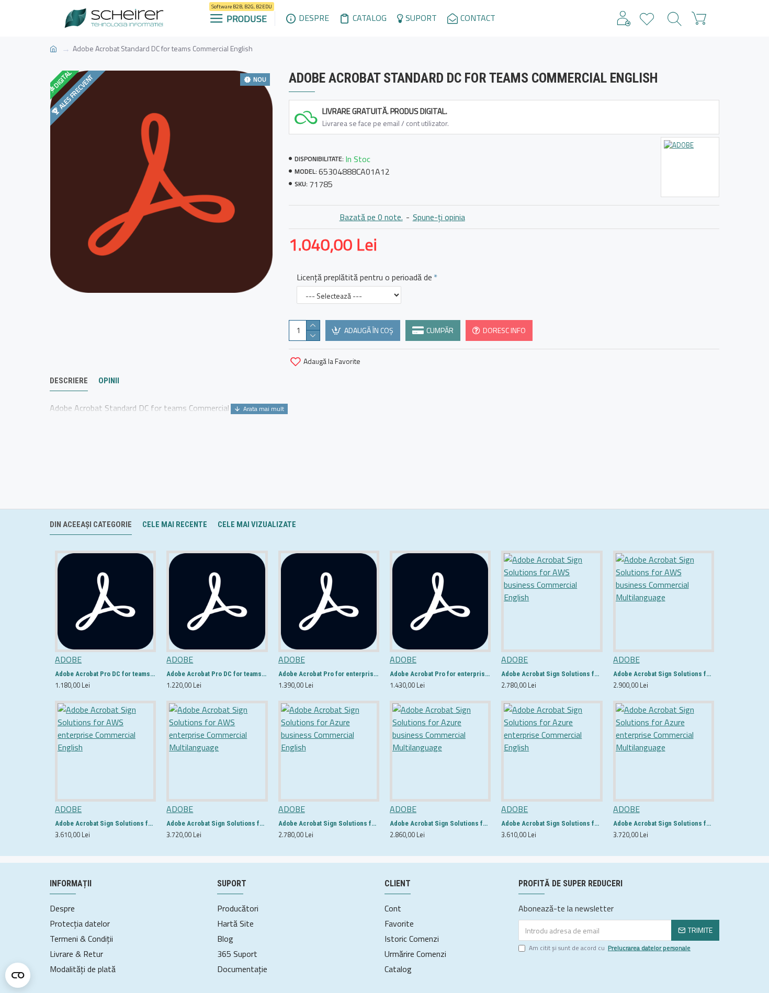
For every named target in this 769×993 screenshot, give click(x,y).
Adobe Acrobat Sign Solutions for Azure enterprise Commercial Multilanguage (663, 823)
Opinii (108, 380)
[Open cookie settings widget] (17, 975)
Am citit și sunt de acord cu (610, 948)
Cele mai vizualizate (257, 524)
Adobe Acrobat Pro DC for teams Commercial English (105, 674)
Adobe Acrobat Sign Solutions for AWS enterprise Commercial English (105, 823)
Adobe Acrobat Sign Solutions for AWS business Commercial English (551, 674)
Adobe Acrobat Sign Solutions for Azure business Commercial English (328, 823)
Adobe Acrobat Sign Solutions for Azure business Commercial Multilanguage (440, 823)
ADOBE (68, 659)
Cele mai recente (174, 524)
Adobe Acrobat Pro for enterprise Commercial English (328, 674)
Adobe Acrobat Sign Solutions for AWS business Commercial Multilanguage (663, 674)
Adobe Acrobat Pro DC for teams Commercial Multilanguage (216, 674)
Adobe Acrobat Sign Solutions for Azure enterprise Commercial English (551, 823)
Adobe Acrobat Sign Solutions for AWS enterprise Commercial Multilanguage (216, 823)
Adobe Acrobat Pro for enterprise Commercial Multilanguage (440, 674)
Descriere (69, 380)
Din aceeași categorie (91, 524)
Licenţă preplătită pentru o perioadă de (364, 277)
